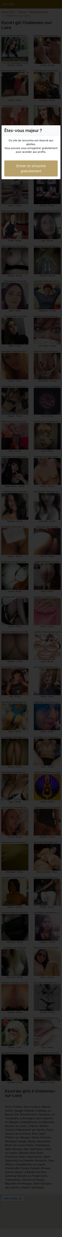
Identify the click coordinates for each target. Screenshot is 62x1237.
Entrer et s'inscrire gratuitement (31, 168)
